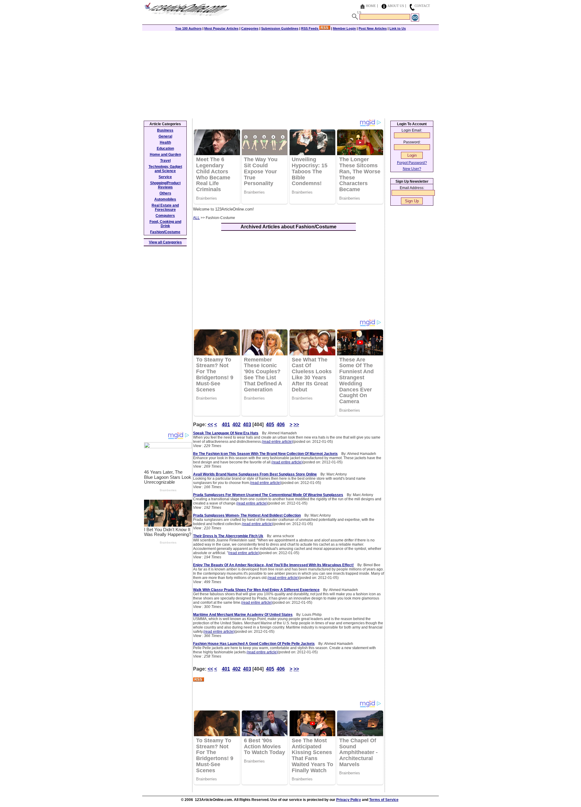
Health (165, 142)
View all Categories (165, 242)
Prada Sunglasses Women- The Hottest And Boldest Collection (247, 515)
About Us (395, 6)
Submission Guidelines (279, 28)
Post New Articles (373, 28)
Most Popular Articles (221, 28)
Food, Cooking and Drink (165, 224)
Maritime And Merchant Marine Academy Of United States (243, 615)
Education (165, 148)
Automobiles (165, 199)
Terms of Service (384, 800)
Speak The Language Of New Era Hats (225, 433)
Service (165, 177)
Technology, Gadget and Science (165, 169)
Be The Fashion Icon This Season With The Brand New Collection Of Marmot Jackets (265, 454)
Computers (165, 216)
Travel (165, 160)
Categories (249, 28)
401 (226, 424)
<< (210, 424)
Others (165, 193)
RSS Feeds (310, 28)
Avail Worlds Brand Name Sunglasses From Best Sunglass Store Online (255, 474)
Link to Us (397, 28)
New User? (412, 169)
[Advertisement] (290, 73)
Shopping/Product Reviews (165, 185)
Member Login (344, 28)
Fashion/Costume (165, 232)
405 (270, 424)
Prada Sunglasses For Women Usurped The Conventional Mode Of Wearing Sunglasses (268, 495)
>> (296, 424)
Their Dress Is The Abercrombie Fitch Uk (228, 536)
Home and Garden (165, 154)
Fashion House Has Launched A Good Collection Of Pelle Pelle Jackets (254, 644)
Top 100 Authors (188, 28)
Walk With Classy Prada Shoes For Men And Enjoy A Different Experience (256, 590)
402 (236, 424)
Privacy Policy (348, 800)
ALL (196, 218)
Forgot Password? (412, 163)
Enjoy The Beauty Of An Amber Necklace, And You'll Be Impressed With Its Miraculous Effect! (273, 565)
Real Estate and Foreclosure (165, 207)
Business (165, 130)
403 (247, 424)
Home (371, 6)
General (165, 136)
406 (281, 424)
